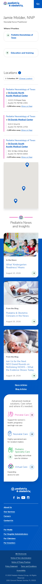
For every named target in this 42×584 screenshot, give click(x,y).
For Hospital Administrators (16, 534)
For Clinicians (10, 538)
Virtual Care (21, 467)
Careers (7, 516)
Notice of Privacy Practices (21, 562)
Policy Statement (11, 566)
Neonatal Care (20, 434)
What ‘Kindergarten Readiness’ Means (16, 266)
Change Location (26, 78)
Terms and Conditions (29, 566)
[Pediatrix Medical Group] (21, 489)
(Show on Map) (26, 106)
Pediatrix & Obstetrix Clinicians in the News (17, 314)
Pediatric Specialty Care (22, 450)
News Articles (21, 385)
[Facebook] (13, 498)
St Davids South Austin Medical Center (17, 145)
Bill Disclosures (21, 554)
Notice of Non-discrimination (21, 558)
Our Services (9, 512)
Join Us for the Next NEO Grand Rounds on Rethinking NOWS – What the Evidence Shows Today (20, 366)
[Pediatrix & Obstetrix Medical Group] (14, 4)
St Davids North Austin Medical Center (17, 94)
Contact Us (8, 520)
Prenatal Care (22, 414)
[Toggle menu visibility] (38, 4)
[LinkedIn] (18, 498)
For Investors (9, 543)
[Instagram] (28, 498)
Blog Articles (21, 389)
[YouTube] (23, 498)
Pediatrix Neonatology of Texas (22, 36)
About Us (8, 507)
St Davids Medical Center (20, 119)
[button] (21, 53)
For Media (8, 529)
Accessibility (21, 570)
